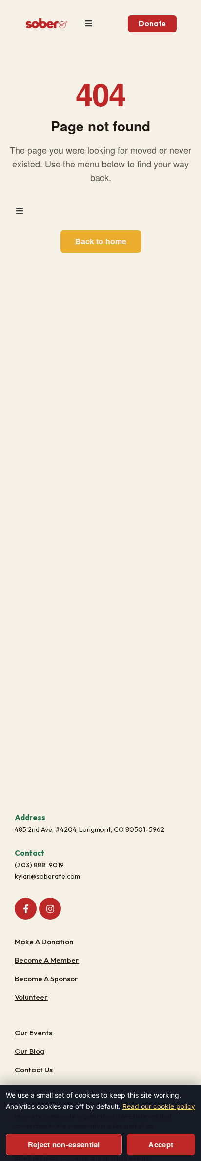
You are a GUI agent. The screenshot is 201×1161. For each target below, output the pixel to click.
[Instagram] (50, 909)
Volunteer (31, 997)
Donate (152, 23)
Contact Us (34, 1069)
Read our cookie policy (158, 1106)
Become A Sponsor (46, 978)
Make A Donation (44, 941)
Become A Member (47, 960)
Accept (160, 1144)
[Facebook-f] (26, 909)
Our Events (33, 1032)
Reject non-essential (64, 1144)
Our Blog (29, 1051)
